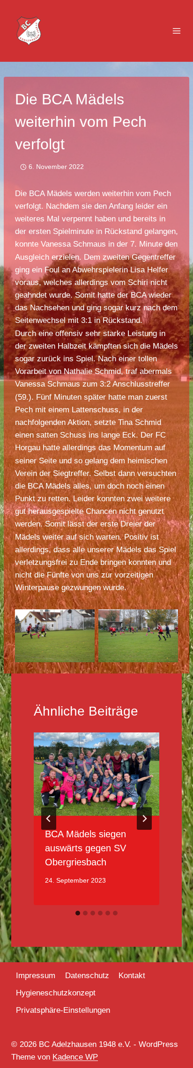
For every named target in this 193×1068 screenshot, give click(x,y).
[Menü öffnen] (176, 31)
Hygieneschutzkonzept (56, 992)
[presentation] (96, 774)
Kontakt (132, 975)
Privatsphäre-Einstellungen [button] (63, 1010)
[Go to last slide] (48, 818)
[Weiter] (144, 818)
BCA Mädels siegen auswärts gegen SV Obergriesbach (85, 848)
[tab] (77, 913)
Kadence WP (75, 1057)
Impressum (35, 975)
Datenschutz (87, 975)
